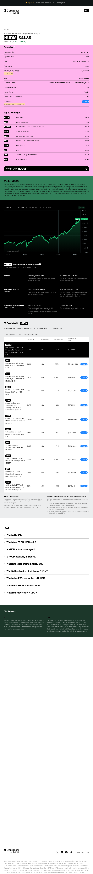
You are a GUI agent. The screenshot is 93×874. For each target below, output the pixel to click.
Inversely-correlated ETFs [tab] (26, 329)
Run (82, 208)
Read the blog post (59, 3)
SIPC (18, 863)
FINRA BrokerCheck (65, 873)
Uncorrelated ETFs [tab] (43, 329)
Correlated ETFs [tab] (9, 329)
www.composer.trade (12, 251)
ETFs (7, 30)
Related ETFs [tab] (57, 329)
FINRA (13, 863)
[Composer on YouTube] (66, 852)
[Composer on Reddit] (71, 852)
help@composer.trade (81, 852)
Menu (86, 11)
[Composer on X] (57, 852)
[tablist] (46, 329)
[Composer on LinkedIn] (61, 852)
